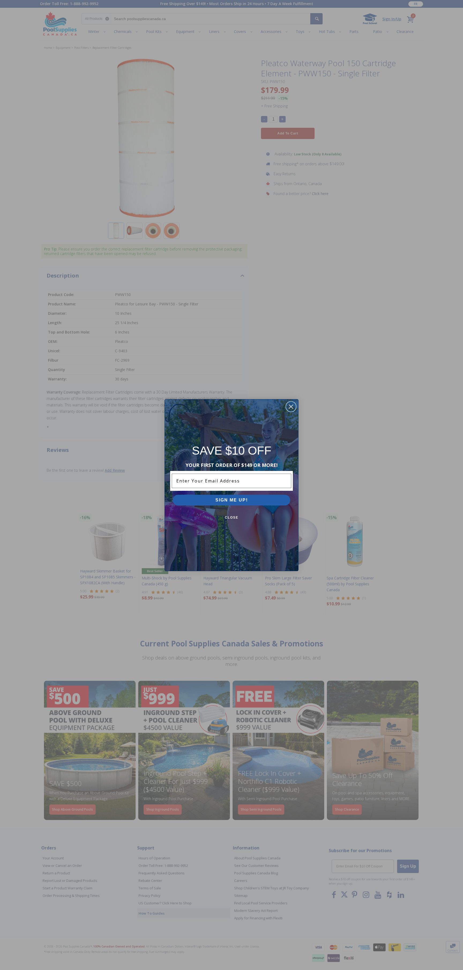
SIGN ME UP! (231, 500)
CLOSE (231, 517)
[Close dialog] (291, 406)
